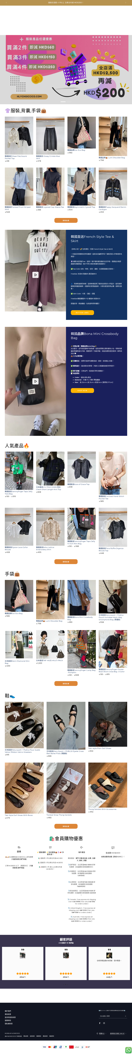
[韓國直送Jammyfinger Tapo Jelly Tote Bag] (19, 471)
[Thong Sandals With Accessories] (107, 785)
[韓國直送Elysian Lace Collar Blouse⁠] (19, 527)
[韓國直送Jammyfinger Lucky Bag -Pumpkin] (81, 649)
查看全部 (66, 220)
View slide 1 (63, 100)
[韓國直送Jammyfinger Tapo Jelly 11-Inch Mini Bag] (81, 524)
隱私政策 (25, 1036)
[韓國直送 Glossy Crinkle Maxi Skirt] (50, 136)
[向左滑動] (6, 2)
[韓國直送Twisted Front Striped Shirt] (19, 186)
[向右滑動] (125, 2)
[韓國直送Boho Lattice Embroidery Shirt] (50, 527)
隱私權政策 (9, 1024)
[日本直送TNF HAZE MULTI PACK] (50, 644)
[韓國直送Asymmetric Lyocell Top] (81, 186)
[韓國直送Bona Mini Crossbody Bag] (81, 598)
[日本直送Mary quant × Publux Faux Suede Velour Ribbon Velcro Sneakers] (24, 725)
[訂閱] (126, 1016)
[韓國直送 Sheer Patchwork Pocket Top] (19, 136)
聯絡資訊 (51, 1036)
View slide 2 (68, 100)
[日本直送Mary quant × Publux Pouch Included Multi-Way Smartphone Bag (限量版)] (113, 597)
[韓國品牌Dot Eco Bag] (81, 132)
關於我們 (8, 1011)
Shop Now (82, 390)
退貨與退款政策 (10, 1017)
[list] (66, 885)
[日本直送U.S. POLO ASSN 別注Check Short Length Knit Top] (50, 468)
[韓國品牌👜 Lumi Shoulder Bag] (113, 136)
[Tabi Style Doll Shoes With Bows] (24, 788)
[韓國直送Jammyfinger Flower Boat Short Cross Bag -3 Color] (113, 649)
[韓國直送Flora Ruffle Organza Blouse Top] (113, 527)
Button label (82, 313)
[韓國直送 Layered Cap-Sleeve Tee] (50, 186)
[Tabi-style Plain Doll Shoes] (107, 724)
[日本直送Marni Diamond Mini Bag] (19, 644)
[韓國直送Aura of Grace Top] (81, 467)
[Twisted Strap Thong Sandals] (66, 788)
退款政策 (32, 1036)
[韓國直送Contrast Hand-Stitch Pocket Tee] (113, 473)
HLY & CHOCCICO (15, 1033)
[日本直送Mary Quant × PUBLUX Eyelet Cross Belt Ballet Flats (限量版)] (66, 726)
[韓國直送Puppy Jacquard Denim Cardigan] (113, 186)
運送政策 (8, 1014)
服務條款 (8, 1020)
